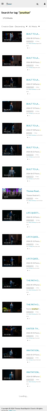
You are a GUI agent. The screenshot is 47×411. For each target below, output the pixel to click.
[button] (3, 3)
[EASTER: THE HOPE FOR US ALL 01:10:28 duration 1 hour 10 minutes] (12, 331)
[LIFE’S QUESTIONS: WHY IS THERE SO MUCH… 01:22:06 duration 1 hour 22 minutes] (12, 261)
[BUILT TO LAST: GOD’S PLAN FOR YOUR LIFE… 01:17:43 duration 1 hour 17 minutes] (12, 128)
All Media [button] (33, 26)
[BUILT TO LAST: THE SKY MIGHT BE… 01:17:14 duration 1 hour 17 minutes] (12, 60)
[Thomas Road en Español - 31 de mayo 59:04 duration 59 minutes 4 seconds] (12, 193)
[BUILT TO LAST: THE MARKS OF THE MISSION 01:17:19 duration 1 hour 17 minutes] (12, 150)
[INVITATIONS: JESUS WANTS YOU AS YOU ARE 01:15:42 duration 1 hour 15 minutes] (12, 375)
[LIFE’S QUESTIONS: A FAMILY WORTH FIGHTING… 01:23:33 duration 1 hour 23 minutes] (12, 239)
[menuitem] (37, 4)
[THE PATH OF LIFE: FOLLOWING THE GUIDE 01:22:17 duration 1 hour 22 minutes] (12, 307)
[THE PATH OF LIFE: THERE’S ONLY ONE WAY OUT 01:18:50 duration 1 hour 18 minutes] (12, 283)
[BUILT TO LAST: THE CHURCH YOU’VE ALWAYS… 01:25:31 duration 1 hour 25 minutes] (12, 172)
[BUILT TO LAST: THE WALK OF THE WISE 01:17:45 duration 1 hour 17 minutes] (12, 82)
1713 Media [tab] (8, 18)
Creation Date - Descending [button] (13, 26)
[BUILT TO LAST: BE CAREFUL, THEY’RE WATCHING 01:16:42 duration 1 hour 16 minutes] (12, 36)
